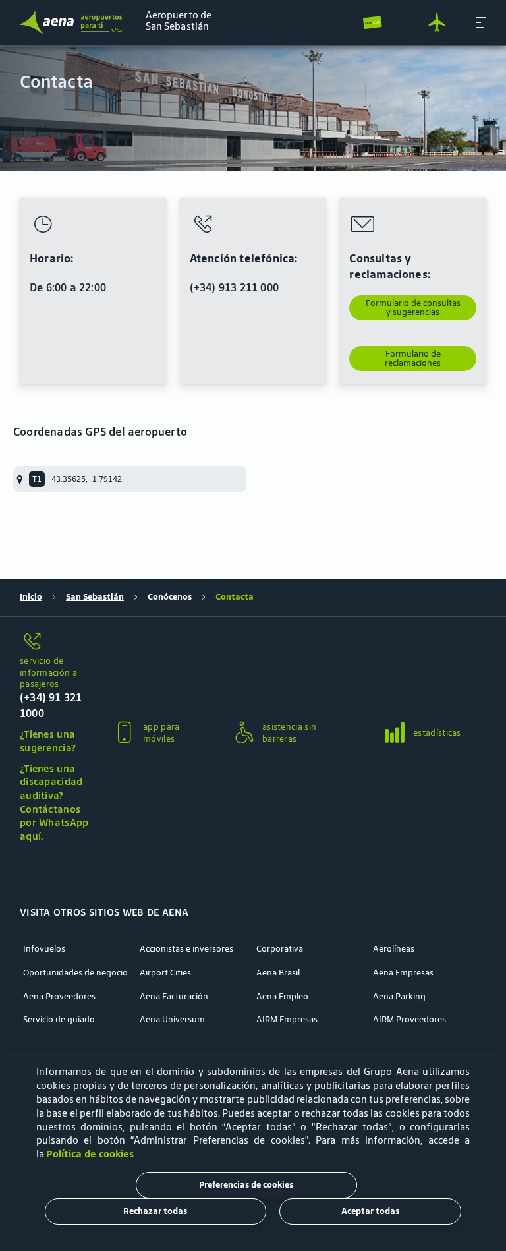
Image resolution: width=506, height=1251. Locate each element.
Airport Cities (165, 973)
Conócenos (170, 597)
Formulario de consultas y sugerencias (413, 307)
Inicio (31, 597)
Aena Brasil (278, 973)
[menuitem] (253, 108)
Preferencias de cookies (246, 1184)
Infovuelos (44, 949)
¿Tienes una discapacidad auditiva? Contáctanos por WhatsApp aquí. (54, 802)
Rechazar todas (155, 1211)
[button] (481, 22)
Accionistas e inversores (186, 949)
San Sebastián (95, 597)
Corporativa (279, 949)
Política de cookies (90, 1154)
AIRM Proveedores (409, 1019)
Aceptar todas (370, 1211)
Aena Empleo (282, 996)
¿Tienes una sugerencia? (48, 741)
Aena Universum (172, 1019)
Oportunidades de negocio (75, 973)
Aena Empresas (403, 973)
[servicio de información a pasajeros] (55, 642)
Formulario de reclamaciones (413, 358)
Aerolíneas (393, 949)
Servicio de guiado (59, 1019)
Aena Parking (399, 996)
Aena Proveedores (59, 996)
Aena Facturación (174, 996)
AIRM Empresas (287, 1019)
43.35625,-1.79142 (86, 478)
